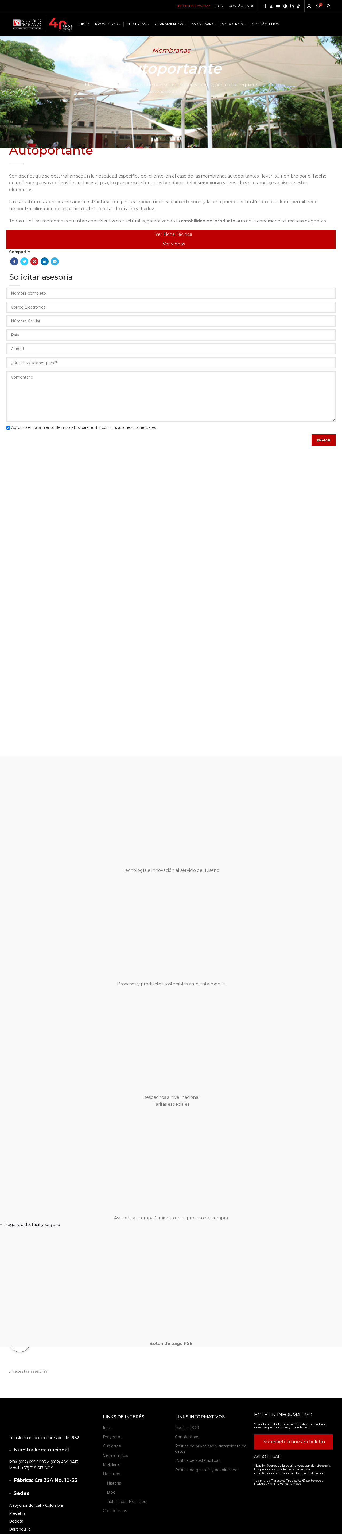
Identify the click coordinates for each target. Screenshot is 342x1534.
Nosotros (111, 1473)
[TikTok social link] (298, 6)
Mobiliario (112, 1464)
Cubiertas (112, 1446)
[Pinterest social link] (285, 6)
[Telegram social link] (55, 261)
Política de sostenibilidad (198, 1460)
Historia (114, 1483)
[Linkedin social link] (292, 6)
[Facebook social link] (265, 6)
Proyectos (112, 1437)
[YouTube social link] (278, 6)
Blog (111, 1492)
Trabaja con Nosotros (126, 1501)
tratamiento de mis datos (56, 427)
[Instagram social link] (271, 6)
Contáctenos (115, 1510)
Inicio (108, 1427)
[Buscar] (328, 6)
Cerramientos (115, 1455)
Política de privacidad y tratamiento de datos (211, 1449)
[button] (28, 1371)
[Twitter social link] (24, 261)
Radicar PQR (187, 1427)
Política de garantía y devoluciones (207, 1469)
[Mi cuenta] (309, 6)
